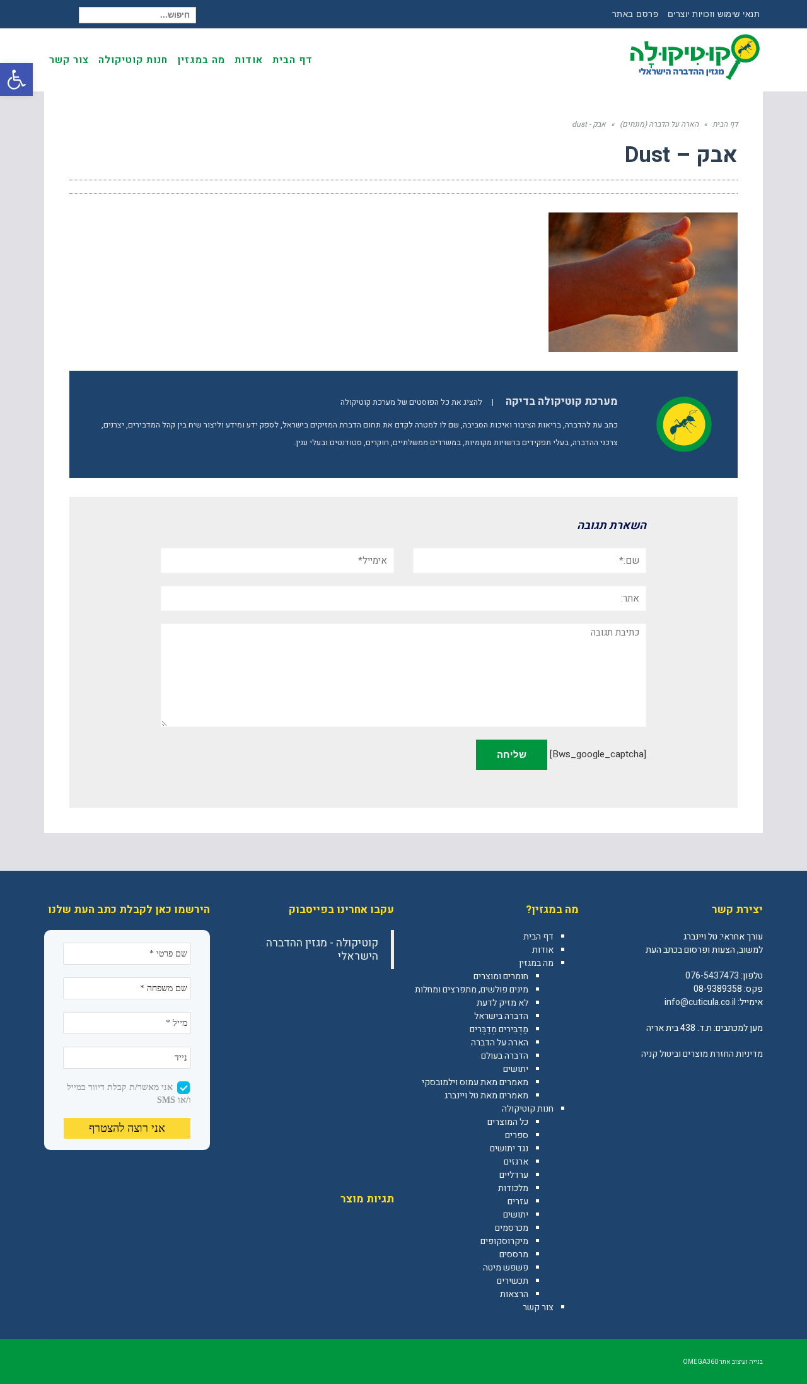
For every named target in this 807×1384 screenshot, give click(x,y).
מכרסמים (511, 1228)
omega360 (700, 1362)
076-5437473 (712, 975)
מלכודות (513, 1188)
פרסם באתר (635, 14)
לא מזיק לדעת (502, 1002)
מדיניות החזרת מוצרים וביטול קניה (702, 1054)
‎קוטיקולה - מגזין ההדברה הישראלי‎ (322, 949)
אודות (543, 950)
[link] (753, 1081)
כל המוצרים (507, 1122)
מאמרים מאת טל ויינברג (486, 1095)
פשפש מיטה (505, 1267)
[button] (16, 79)
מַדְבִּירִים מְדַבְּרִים (499, 1029)
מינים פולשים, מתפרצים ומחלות (471, 989)
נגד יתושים (509, 1148)
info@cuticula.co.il (700, 1002)
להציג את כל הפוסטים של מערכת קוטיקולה (411, 402)
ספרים (516, 1135)
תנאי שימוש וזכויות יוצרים (714, 14)
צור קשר (538, 1307)
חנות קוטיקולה (528, 1108)
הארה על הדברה (499, 1042)
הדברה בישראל (501, 1016)
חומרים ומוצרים (500, 976)
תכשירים (512, 1281)
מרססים (513, 1254)
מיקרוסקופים (504, 1241)
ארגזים (516, 1161)
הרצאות (514, 1294)
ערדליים (513, 1175)
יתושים (515, 1069)
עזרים (518, 1201)
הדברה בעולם (504, 1055)
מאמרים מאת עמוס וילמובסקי (475, 1082)
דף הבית (538, 936)
